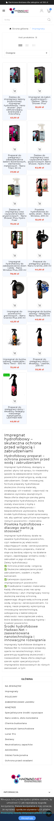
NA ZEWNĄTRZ (13, 686)
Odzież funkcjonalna (16, 755)
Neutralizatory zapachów (19, 744)
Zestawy (9, 739)
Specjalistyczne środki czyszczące (24, 712)
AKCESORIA (11, 750)
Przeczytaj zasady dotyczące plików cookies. (26, 813)
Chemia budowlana (16, 723)
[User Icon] (41, 10)
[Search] (49, 19)
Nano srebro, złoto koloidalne (21, 718)
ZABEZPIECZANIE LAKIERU (19, 702)
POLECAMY (11, 696)
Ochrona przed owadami (19, 760)
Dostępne (27, 53)
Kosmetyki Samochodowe (19, 728)
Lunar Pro (10, 734)
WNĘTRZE (10, 707)
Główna (27, 679)
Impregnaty (11, 691)
